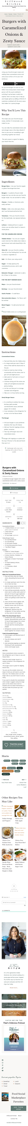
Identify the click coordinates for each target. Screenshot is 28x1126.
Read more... (14, 987)
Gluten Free (6, 774)
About (19, 1115)
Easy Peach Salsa (7, 781)
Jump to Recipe (9, 83)
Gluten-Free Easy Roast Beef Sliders (20, 842)
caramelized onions (7, 771)
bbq (4, 768)
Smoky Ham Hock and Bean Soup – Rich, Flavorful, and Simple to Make (7, 866)
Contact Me (14, 1118)
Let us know (13, 746)
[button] (3, 483)
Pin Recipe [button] (15, 492)
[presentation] (7, 811)
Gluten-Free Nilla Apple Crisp (19, 821)
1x (18, 523)
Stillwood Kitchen (12, 1115)
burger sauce (11, 768)
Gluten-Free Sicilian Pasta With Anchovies (7, 842)
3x (24, 523)
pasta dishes (14, 1013)
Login (24, 897)
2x (21, 523)
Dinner (17, 771)
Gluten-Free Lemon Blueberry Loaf (21, 783)
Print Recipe (20, 83)
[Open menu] (14, 10)
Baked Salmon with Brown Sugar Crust (19, 864)
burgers (20, 768)
